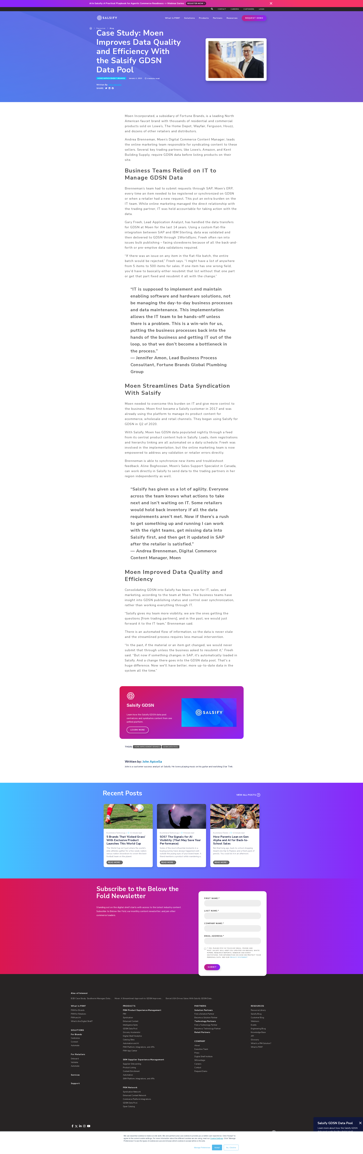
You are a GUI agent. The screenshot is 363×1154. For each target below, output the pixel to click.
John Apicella (114, 85)
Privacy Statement (239, 957)
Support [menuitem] (75, 1083)
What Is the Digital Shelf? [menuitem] (82, 1021)
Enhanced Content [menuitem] (130, 1021)
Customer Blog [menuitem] (257, 1017)
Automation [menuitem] (128, 1075)
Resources (100, 28)
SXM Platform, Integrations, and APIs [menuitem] (139, 1078)
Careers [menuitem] (235, 9)
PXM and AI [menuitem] (76, 1017)
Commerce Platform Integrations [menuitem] (137, 1099)
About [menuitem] (197, 1045)
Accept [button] (217, 1147)
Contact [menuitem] (222, 9)
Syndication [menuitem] (128, 1017)
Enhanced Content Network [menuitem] (134, 1095)
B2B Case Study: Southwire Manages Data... (91, 998)
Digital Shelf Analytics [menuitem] (132, 1036)
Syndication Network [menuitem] (132, 1092)
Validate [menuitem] (74, 1062)
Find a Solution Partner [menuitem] (204, 1014)
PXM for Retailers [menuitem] (78, 1014)
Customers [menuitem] (248, 9)
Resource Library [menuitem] (258, 1010)
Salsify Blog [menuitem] (256, 1014)
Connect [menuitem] (74, 1042)
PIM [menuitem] (124, 1014)
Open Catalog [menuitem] (129, 1106)
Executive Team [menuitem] (201, 1049)
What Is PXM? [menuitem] (78, 1006)
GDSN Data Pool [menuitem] (130, 1028)
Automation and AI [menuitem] (131, 1043)
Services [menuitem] (75, 1075)
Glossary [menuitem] (255, 1039)
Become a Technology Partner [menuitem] (207, 1028)
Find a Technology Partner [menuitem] (205, 1025)
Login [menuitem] (261, 9)
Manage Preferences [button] (202, 1147)
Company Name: (214, 923)
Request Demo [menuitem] (200, 1071)
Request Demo (254, 18)
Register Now (195, 3)
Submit (212, 967)
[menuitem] (154, 1010)
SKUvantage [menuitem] (199, 1060)
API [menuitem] (252, 1036)
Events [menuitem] (254, 1025)
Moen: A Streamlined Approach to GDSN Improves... (139, 998)
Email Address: (214, 936)
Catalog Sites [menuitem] (129, 1039)
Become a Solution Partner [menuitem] (205, 1017)
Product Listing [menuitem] (129, 1067)
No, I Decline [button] (231, 1147)
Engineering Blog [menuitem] (258, 1028)
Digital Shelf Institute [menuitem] (203, 1056)
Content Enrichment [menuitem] (131, 1071)
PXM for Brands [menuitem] (78, 1010)
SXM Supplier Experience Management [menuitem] (143, 1059)
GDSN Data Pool (170, 747)
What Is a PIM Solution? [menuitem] (261, 1043)
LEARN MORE (137, 730)
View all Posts (246, 794)
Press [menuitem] (196, 1053)
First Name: (212, 898)
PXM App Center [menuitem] (130, 1051)
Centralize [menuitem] (75, 1038)
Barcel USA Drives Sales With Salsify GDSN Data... (189, 998)
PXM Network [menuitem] (130, 1087)
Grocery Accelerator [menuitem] (132, 1032)
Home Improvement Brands (111, 78)
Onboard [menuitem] (75, 1058)
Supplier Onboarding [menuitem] (132, 1064)
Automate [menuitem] (75, 1045)
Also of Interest (79, 993)
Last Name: (211, 910)
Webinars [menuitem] (255, 1021)
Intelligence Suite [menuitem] (130, 1025)
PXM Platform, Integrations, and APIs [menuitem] (139, 1047)
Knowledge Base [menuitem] (258, 1032)
